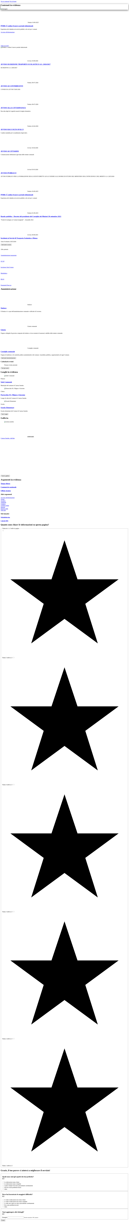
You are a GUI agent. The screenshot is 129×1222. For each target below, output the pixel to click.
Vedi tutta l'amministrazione (8, 358)
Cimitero (3, 504)
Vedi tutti (3, 510)
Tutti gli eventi (5, 368)
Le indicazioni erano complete (12, 1184)
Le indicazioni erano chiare (11, 1182)
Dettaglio (5, 1217)
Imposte (3, 507)
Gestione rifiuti (5, 505)
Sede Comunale (6, 382)
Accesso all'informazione (8, 32)
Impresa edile (4, 508)
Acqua (2, 499)
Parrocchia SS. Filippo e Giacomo (13, 395)
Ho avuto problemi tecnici (11, 1205)
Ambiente (3, 502)
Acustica (3, 501)
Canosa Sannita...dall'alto (8, 438)
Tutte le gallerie (5, 476)
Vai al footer (13, 1)
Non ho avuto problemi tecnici (12, 1187)
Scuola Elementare (7, 408)
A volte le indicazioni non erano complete (15, 1201)
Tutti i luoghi (4, 414)
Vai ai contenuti (5, 1)
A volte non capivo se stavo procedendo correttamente (19, 1203)
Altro (5, 1189)
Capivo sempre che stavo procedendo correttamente (18, 1185)
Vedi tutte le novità (6, 244)
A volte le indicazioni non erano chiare (15, 1200)
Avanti (3, 1220)
